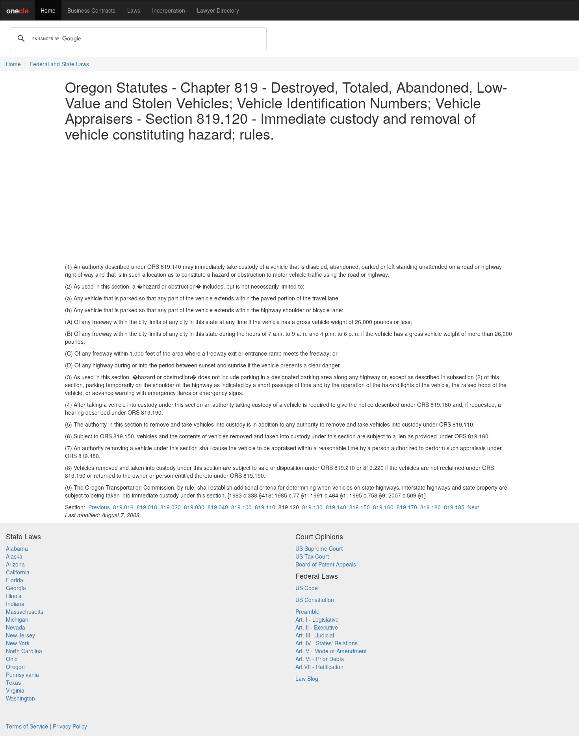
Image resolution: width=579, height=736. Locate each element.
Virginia (15, 690)
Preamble (307, 611)
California (18, 572)
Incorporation (168, 10)
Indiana (15, 603)
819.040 (218, 507)
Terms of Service (27, 726)
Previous (99, 507)
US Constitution (314, 600)
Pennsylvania (22, 674)
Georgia (16, 588)
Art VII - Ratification (319, 667)
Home (48, 10)
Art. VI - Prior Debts (319, 659)
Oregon (15, 667)
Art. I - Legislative (317, 619)
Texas (13, 682)
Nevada (15, 627)
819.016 (123, 507)
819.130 (312, 507)
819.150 (359, 507)
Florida (14, 580)
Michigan (17, 619)
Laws (133, 10)
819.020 (170, 507)
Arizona (15, 564)
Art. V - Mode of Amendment (331, 651)
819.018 (147, 507)
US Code (306, 588)
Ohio (12, 659)
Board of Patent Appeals (325, 564)
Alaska (14, 556)
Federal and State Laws (59, 64)
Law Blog (306, 678)
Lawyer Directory (218, 10)
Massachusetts (24, 611)
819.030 (194, 507)
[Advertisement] (289, 202)
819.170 (407, 507)
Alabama (17, 548)
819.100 (241, 507)
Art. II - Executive (316, 627)
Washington (20, 698)
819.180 (430, 507)
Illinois (13, 596)
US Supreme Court (319, 548)
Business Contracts (91, 10)
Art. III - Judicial (314, 635)
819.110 (265, 507)
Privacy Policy (70, 726)
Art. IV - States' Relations (326, 643)
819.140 (336, 507)
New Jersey (20, 635)
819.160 (383, 507)
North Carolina (24, 651)
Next (473, 507)
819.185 (454, 507)
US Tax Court (312, 556)
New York (18, 643)
